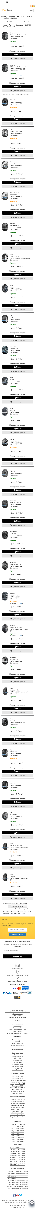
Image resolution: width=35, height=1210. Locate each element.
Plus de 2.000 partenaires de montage (17, 975)
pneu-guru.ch (21, 1205)
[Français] (31, 6)
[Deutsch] (34, 6)
